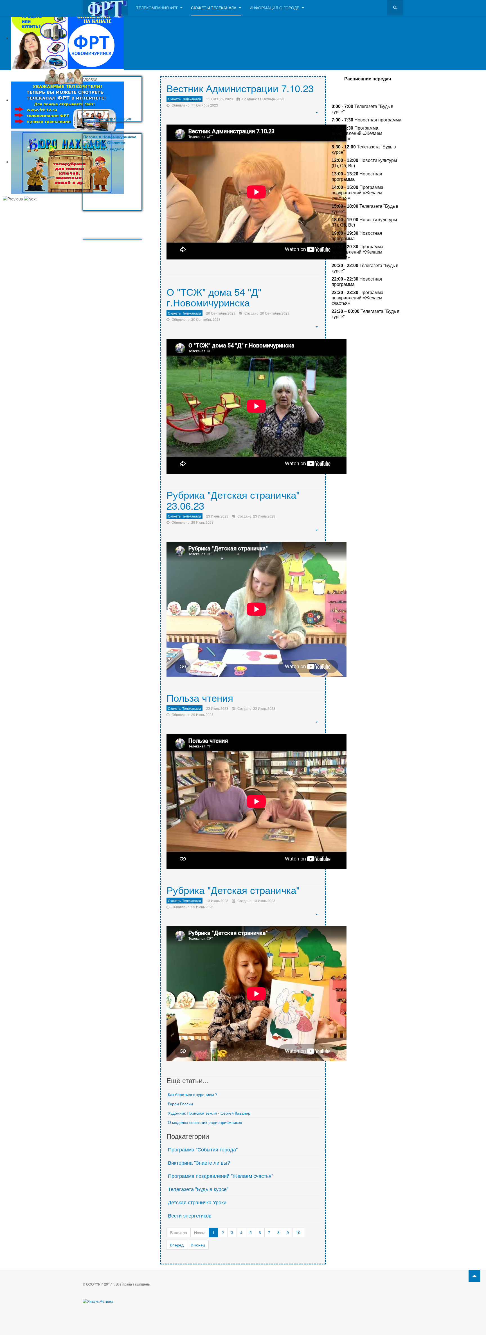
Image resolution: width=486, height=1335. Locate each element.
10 (298, 1232)
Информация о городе (274, 7)
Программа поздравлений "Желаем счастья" (220, 1175)
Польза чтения (199, 697)
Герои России (180, 1103)
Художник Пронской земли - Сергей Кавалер (209, 1113)
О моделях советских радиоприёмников (205, 1122)
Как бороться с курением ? (192, 1094)
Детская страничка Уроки (197, 1202)
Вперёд (177, 1245)
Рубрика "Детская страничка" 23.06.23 (233, 499)
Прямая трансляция (112, 118)
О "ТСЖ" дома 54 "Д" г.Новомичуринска (213, 297)
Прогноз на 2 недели (103, 149)
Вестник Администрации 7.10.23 (240, 88)
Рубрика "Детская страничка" (233, 890)
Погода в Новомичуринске (109, 136)
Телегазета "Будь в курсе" (198, 1188)
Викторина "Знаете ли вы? (199, 1162)
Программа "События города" (203, 1149)
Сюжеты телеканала (214, 7)
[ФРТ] (105, 7)
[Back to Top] (474, 1276)
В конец (198, 1245)
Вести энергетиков (190, 1215)
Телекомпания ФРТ (157, 7)
